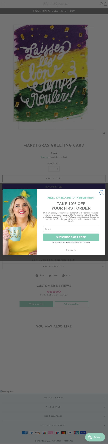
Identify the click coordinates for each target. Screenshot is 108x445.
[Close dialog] (102, 192)
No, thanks (71, 249)
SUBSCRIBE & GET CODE (71, 237)
